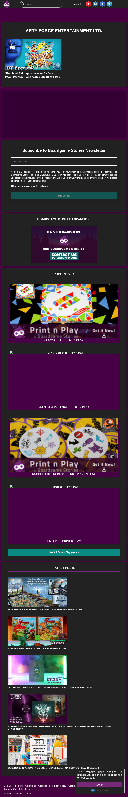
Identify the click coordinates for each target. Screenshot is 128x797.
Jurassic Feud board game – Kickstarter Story (37, 648)
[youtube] (88, 3)
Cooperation (44, 786)
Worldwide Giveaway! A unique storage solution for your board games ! (53, 768)
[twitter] (109, 3)
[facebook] (102, 3)
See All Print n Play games (64, 552)
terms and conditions (37, 186)
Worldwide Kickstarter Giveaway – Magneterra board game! (45, 609)
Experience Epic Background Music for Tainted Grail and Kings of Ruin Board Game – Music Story (60, 727)
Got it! (100, 785)
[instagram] (95, 3)
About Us (18, 786)
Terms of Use (10, 789)
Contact (77, 4)
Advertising (30, 786)
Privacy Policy (76, 178)
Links (27, 789)
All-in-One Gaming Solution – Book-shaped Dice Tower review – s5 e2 (50, 687)
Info (21, 789)
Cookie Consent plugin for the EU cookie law (99, 790)
